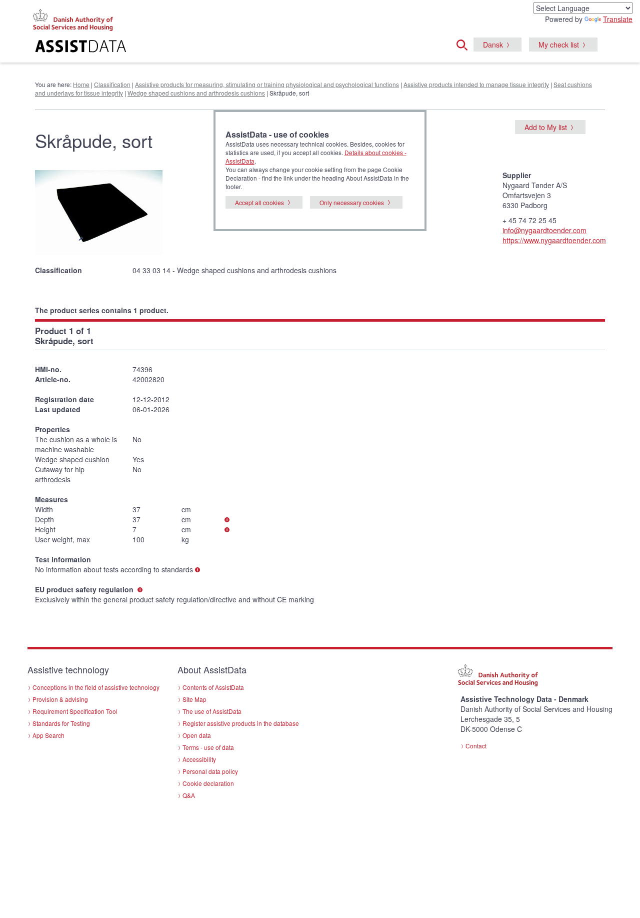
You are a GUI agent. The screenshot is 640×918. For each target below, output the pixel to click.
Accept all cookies (259, 202)
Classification (112, 84)
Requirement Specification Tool (75, 711)
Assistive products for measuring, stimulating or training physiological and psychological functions (267, 84)
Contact (476, 745)
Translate (617, 19)
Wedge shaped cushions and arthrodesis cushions (196, 93)
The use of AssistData (212, 711)
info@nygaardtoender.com (544, 230)
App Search (48, 735)
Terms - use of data (208, 747)
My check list (558, 45)
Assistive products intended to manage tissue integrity (476, 84)
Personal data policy (210, 771)
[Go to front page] (198, 47)
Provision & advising (60, 699)
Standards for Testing (61, 723)
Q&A (188, 795)
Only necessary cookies (352, 202)
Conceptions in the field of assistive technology (96, 687)
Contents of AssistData (213, 687)
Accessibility (199, 759)
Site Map (194, 699)
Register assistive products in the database (240, 723)
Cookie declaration (208, 783)
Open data (196, 735)
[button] (465, 44)
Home (81, 84)
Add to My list (545, 127)
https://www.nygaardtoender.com (554, 240)
